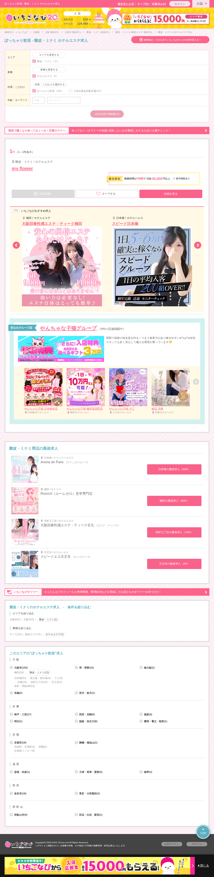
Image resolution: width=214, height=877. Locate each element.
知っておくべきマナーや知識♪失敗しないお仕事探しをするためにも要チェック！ (89, 130)
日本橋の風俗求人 (174, 469)
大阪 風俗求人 (52, 32)
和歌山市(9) (20, 814)
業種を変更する (49, 69)
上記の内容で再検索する (107, 114)
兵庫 (16, 706)
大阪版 (36, 32)
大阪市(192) (21, 667)
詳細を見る (171, 193)
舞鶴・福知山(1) (88, 742)
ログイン (179, 4)
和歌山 (18, 806)
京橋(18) (22, 682)
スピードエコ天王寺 (56, 556)
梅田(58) (19, 672)
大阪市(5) (28, 619)
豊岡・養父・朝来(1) (155, 721)
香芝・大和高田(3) (89, 793)
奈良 (16, 785)
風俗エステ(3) (33, 634)
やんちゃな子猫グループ (68, 328)
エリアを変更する (49, 54)
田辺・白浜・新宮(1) (90, 814)
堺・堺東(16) (86, 667)
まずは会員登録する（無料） (107, 643)
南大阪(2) (149, 667)
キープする (109, 193)
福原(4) (148, 714)
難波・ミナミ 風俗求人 (98, 32)
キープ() (143, 4)
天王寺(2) (56, 682)
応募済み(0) (159, 4)
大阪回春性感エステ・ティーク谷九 (67, 525)
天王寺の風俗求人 (174, 563)
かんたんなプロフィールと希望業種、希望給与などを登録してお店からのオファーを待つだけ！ (87, 591)
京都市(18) (20, 742)
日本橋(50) (20, 678)
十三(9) (59, 678)
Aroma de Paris (52, 462)
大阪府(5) (15, 619)
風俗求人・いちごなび (16, 32)
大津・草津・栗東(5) (90, 772)
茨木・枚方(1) (87, 693)
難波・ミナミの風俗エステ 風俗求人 (134, 32)
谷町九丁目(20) (39, 682)
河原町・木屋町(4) (24, 746)
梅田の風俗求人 (174, 500)
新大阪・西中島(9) (40, 678)
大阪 (199, 3)
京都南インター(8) (24, 750)
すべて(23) (16, 634)
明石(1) (18, 721)
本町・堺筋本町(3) (24, 686)
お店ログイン (171, 844)
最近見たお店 (126, 4)
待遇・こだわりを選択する (50, 84)
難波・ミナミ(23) (39, 672)
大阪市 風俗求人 (73, 32)
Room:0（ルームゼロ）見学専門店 (66, 493)
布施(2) (18, 693)
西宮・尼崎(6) (87, 714)
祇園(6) (43, 746)
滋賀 (16, 764)
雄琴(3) (148, 772)
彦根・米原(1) (22, 772)
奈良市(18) (20, 793)
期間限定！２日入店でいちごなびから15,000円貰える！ (172, 40)
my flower (22, 168)
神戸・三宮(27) (22, 714)
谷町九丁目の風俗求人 (174, 532)
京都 (16, 734)
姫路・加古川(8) (88, 721)
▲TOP (203, 831)
